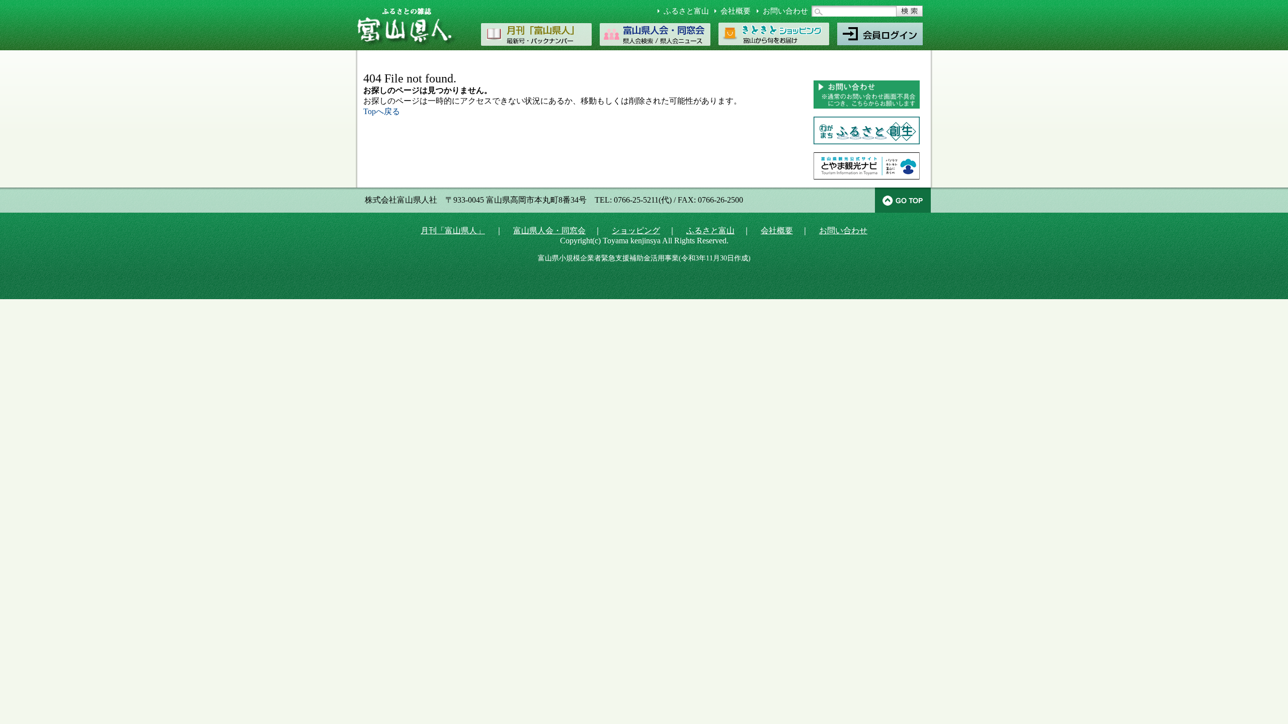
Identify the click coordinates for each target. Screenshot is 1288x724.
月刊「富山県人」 (453, 230)
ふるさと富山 (686, 11)
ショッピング (636, 230)
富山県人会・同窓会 (549, 230)
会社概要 (735, 11)
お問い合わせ (785, 11)
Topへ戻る (381, 111)
